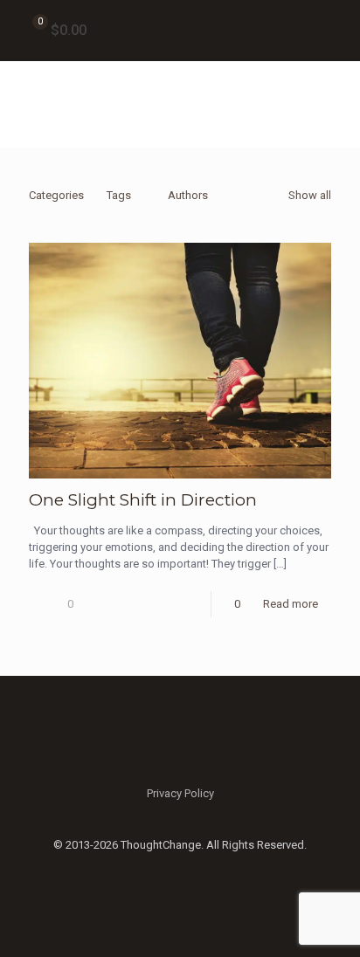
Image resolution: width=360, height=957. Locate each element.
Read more (290, 603)
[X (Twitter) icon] (180, 870)
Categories (56, 195)
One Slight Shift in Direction (143, 500)
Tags (119, 195)
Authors (188, 195)
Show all (309, 195)
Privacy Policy (180, 793)
